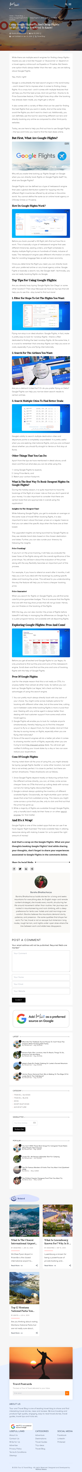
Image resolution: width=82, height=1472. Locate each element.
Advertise (13, 1445)
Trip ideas (39, 1445)
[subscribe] (67, 1393)
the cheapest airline (35, 745)
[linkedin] (26, 869)
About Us (13, 1435)
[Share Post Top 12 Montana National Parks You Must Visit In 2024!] (37, 1333)
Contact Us (14, 1439)
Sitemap (13, 1455)
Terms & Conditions (17, 1452)
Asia (16, 1101)
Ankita (15, 1315)
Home (11, 16)
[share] (32, 869)
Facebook (61, 1435)
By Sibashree (27, 1045)
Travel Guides (22, 1095)
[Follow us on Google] (41, 1018)
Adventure (20, 1107)
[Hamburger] (70, 4)
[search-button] (66, 4)
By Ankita (25, 1171)
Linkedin (61, 1439)
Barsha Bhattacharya (19, 33)
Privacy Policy (15, 1449)
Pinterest (61, 1442)
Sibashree (17, 1248)
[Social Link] (14, 869)
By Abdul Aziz (27, 1179)
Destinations (21, 1104)
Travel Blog (19, 16)
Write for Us (14, 1442)
